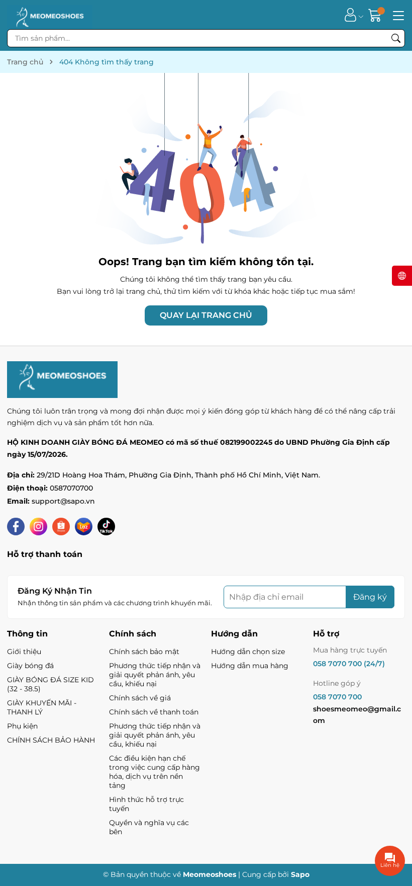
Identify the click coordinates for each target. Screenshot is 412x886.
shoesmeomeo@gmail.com (357, 715)
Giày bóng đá (30, 665)
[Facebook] (16, 526)
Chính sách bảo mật (144, 651)
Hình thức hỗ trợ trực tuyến (146, 804)
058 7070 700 (337, 696)
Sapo (300, 874)
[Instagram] (38, 526)
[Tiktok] (106, 526)
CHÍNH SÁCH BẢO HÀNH (51, 740)
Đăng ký (370, 597)
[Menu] (397, 15)
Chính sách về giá (140, 697)
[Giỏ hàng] (376, 15)
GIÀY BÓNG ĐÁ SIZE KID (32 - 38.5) (50, 684)
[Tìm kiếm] (395, 38)
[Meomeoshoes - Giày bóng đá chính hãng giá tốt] (49, 15)
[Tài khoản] (350, 15)
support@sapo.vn (63, 501)
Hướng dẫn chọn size (248, 651)
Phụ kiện (22, 726)
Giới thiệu (24, 651)
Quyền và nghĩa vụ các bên (149, 827)
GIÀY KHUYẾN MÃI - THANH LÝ (41, 707)
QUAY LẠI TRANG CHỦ (206, 315)
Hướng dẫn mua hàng (249, 665)
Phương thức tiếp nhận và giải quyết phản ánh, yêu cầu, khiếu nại (154, 674)
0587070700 (71, 488)
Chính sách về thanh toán (153, 711)
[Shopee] (61, 526)
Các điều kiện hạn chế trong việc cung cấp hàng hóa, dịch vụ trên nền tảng (154, 772)
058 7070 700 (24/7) (349, 663)
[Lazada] (83, 526)
